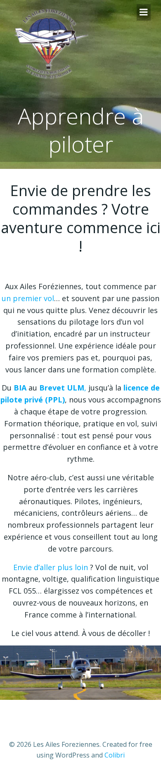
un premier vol (28, 298)
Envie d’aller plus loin (50, 567)
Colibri (114, 755)
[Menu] (144, 12)
